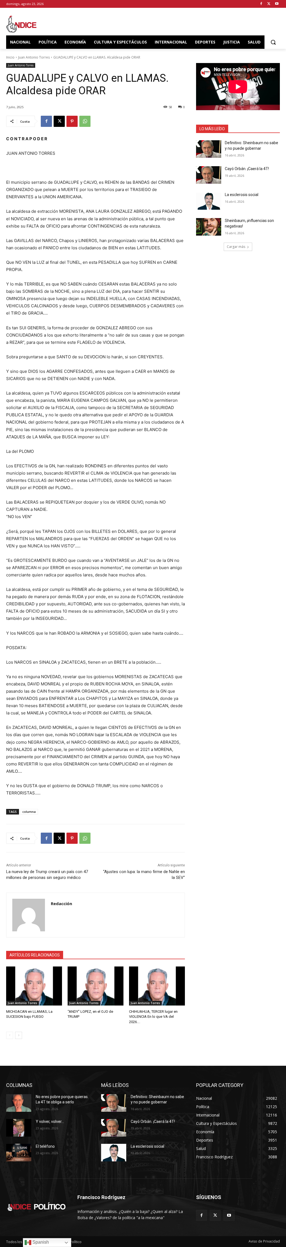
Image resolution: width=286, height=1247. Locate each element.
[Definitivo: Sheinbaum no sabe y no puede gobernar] (208, 149)
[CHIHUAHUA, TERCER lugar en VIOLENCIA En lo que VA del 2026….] (157, 986)
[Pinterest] (72, 121)
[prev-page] (9, 1035)
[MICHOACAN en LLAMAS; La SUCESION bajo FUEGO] (34, 986)
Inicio (10, 57)
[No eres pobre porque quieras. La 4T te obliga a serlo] (18, 1103)
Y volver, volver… (50, 1121)
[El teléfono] (18, 1152)
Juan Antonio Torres (34, 57)
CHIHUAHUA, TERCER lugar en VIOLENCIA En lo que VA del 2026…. (153, 1016)
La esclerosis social (241, 194)
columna (29, 811)
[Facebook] (261, 4)
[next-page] (18, 1035)
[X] (269, 4)
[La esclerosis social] (208, 201)
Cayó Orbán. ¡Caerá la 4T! (247, 168)
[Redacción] (28, 915)
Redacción (61, 903)
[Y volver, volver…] (18, 1128)
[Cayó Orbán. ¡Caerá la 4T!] (208, 175)
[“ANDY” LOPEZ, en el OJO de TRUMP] (95, 986)
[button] (273, 42)
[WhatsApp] (84, 121)
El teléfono (45, 1146)
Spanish (40, 1242)
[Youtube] (276, 4)
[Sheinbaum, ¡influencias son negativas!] (208, 227)
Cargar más (236, 246)
